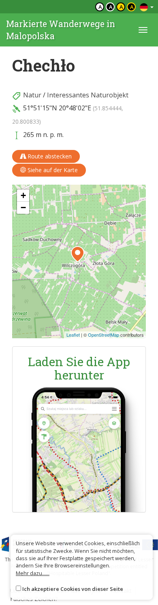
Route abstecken (49, 156)
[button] (77, 254)
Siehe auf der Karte (52, 170)
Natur (32, 95)
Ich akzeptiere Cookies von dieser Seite (72, 588)
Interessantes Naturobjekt (87, 95)
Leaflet (73, 334)
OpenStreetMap (103, 334)
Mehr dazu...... (32, 573)
